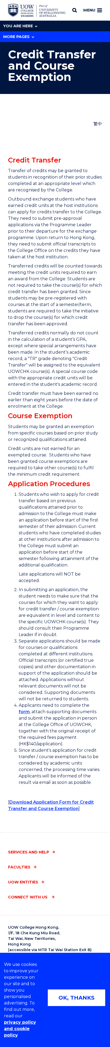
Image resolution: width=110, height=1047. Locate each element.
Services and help (28, 852)
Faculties (19, 867)
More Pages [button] (16, 36)
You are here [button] (18, 26)
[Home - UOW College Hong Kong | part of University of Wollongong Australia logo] (36, 10)
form (24, 711)
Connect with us (28, 897)
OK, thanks (76, 998)
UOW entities (23, 882)
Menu (89, 10)
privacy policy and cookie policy (20, 1029)
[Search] (75, 10)
